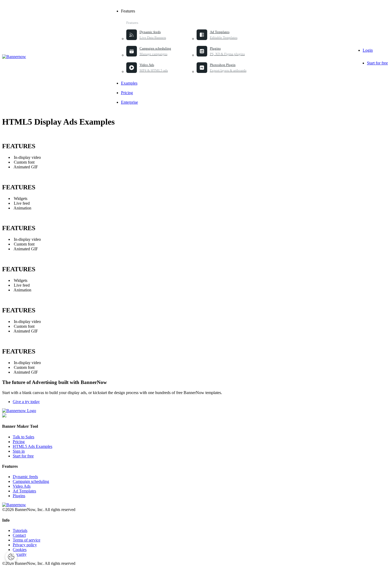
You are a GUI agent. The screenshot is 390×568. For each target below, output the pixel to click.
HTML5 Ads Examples (32, 446)
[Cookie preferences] (11, 557)
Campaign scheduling (31, 481)
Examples (129, 83)
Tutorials (20, 530)
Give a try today (26, 401)
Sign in (19, 451)
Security (20, 554)
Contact (19, 535)
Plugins (19, 495)
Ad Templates (24, 491)
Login (368, 50)
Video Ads (22, 486)
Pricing (127, 92)
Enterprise (129, 102)
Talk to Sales (23, 437)
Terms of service (26, 540)
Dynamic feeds (25, 476)
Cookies (20, 549)
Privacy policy (25, 545)
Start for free (377, 63)
